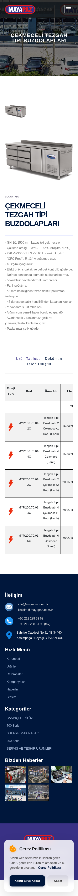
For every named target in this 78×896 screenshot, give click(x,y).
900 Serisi (13, 741)
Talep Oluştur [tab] (39, 364)
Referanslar (14, 674)
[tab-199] (15, 111)
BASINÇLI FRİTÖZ (20, 718)
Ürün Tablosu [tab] (28, 358)
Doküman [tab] (53, 358)
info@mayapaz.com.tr (33, 604)
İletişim (11, 697)
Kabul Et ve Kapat (27, 880)
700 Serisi (13, 725)
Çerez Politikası (49, 867)
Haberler (12, 689)
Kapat (58, 880)
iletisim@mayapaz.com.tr (35, 609)
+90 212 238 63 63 (30, 618)
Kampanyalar (16, 681)
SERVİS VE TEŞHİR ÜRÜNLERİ (29, 748)
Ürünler (12, 666)
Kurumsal (13, 658)
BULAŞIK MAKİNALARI (23, 733)
